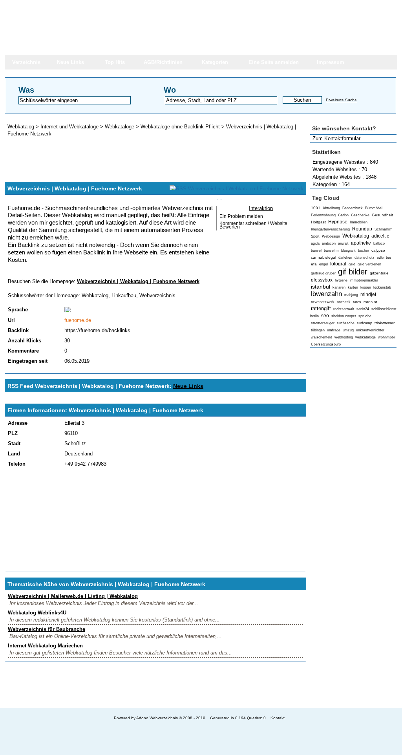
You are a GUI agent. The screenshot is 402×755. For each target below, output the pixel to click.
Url (11, 320)
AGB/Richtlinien (163, 62)
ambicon (329, 243)
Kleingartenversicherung (330, 229)
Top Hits (115, 62)
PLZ (13, 433)
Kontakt (277, 718)
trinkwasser (385, 323)
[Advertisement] (353, 473)
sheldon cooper (343, 316)
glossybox (322, 280)
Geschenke (360, 215)
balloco (379, 243)
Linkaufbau (123, 295)
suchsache (345, 323)
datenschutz (364, 258)
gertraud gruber (323, 273)
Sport (315, 236)
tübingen (318, 330)
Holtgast (318, 222)
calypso (378, 250)
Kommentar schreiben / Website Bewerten (253, 225)
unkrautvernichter (370, 330)
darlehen (345, 258)
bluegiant (348, 250)
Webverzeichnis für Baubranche (46, 629)
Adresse (17, 423)
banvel (316, 250)
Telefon (17, 464)
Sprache (18, 310)
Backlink (18, 330)
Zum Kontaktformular (336, 138)
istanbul (320, 286)
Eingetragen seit (28, 361)
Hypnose (337, 221)
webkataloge (365, 337)
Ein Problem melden (241, 216)
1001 (315, 208)
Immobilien (358, 222)
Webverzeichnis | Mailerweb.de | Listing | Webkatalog (73, 596)
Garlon (343, 215)
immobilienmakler (364, 280)
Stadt (14, 443)
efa (314, 264)
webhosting (343, 337)
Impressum (330, 62)
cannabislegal (323, 257)
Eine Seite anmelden (274, 62)
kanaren (339, 287)
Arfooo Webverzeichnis (157, 718)
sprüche (364, 316)
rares (357, 302)
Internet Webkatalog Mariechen (45, 646)
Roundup (362, 229)
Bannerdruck (352, 208)
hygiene (341, 280)
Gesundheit (382, 215)
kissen (365, 287)
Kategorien (215, 62)
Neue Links (70, 62)
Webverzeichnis (157, 295)
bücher (363, 250)
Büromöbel (373, 208)
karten (353, 287)
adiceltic (380, 236)
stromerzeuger (322, 323)
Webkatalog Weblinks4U (37, 613)
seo (325, 315)
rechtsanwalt (343, 309)
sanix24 (362, 309)
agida (315, 243)
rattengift (321, 308)
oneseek (344, 302)
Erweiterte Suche (341, 100)
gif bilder (352, 271)
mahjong (351, 295)
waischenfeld (321, 337)
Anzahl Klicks (24, 341)
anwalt (343, 243)
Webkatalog (355, 236)
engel (323, 264)
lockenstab (382, 287)
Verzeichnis (26, 62)
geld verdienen (369, 264)
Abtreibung (331, 208)
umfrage (333, 330)
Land (14, 454)
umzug (348, 330)
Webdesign (331, 236)
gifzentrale (379, 273)
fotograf (338, 263)
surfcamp (364, 323)
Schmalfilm (384, 229)
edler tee (384, 258)
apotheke (361, 243)
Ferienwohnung (323, 215)
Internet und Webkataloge (69, 127)
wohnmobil (386, 337)
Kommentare (23, 351)
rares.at (370, 302)
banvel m (331, 250)
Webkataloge (119, 127)
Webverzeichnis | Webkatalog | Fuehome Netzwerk (138, 281)
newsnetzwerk (322, 302)
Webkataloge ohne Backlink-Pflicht (180, 127)
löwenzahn (326, 294)
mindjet (368, 294)
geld (352, 264)
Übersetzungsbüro (326, 344)
